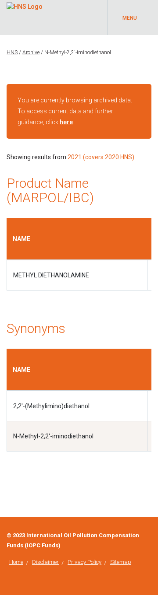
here (66, 122)
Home (16, 562)
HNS (12, 52)
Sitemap (120, 562)
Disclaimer (45, 562)
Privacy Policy (84, 562)
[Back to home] (25, 5)
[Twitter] (149, 535)
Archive (31, 52)
